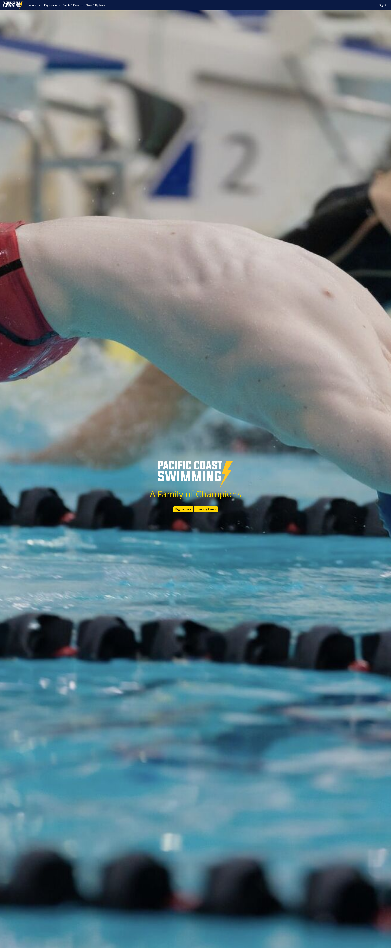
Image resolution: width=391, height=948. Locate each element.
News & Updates (95, 5)
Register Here (183, 509)
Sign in (383, 5)
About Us (34, 5)
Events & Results (72, 5)
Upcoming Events (206, 509)
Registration (51, 5)
